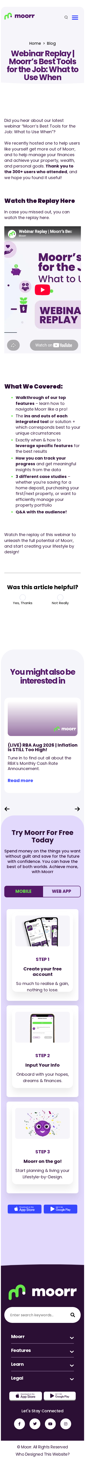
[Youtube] (50, 1423)
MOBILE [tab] (23, 891)
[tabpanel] (42, 1059)
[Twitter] (34, 1423)
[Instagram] (65, 1423)
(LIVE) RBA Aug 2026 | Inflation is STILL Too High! (43, 747)
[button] (75, 17)
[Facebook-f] (19, 1423)
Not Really (60, 603)
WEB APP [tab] (61, 891)
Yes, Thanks (22, 603)
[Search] (72, 1315)
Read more (20, 780)
